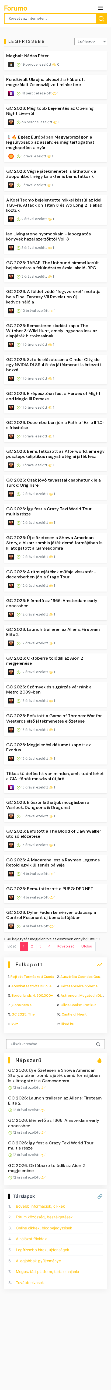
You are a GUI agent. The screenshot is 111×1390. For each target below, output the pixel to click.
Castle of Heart (74, 1014)
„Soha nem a (21, 1005)
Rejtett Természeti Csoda (32, 976)
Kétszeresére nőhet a (79, 986)
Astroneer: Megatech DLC (82, 995)
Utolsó (86, 946)
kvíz (15, 1024)
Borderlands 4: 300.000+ (32, 995)
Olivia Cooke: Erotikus (78, 1005)
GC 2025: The (23, 1014)
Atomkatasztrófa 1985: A (31, 986)
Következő (66, 946)
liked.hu (67, 1024)
